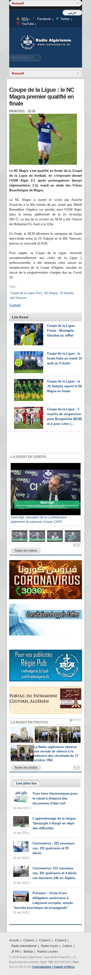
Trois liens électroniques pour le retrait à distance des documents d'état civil (55, 798)
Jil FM (15, 951)
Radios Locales (47, 951)
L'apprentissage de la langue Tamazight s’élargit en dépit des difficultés (54, 823)
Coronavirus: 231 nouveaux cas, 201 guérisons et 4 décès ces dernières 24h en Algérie (55, 873)
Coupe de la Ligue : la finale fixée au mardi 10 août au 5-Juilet (64, 358)
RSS (25, 19)
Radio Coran (49, 946)
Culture (67, 946)
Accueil (14, 940)
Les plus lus (26, 783)
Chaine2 (44, 940)
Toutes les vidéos (25, 550)
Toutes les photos (25, 767)
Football (14, 305)
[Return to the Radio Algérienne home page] (45, 36)
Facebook (44, 19)
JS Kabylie (67, 293)
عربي (72, 12)
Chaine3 (60, 940)
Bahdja (28, 951)
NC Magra (51, 293)
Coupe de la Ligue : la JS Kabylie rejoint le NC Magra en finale (65, 386)
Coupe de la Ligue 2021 (26, 293)
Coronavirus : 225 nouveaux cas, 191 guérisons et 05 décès (53, 848)
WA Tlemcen (18, 298)
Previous (74, 544)
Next (79, 544)
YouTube (28, 24)
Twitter (65, 19)
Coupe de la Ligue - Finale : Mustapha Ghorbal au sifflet (61, 330)
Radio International (24, 946)
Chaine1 (29, 940)
